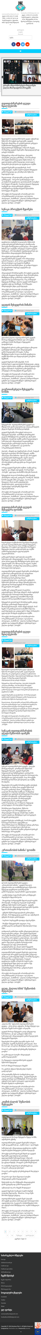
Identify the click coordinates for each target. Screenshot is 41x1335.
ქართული (20, 30)
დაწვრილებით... (32, 115)
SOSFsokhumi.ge (6, 1272)
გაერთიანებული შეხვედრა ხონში (18, 390)
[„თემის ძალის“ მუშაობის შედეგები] (17, 1125)
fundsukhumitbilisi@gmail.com (30, 13)
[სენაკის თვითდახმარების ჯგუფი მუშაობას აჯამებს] (17, 754)
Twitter (3, 1300)
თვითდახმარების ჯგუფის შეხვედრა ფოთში (17, 508)
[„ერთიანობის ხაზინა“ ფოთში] (17, 871)
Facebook (4, 1297)
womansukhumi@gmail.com (10, 14)
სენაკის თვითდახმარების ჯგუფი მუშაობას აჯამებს (17, 732)
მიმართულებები (6, 1286)
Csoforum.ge (5, 1266)
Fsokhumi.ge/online (7, 1269)
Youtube (3, 1303)
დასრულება (30, 1235)
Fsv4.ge (3, 1259)
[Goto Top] (20, 1332)
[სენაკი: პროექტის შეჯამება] (17, 230)
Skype (2, 1306)
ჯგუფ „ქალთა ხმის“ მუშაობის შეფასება (18, 989)
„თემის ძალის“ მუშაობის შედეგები (16, 1103)
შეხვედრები (8, 112)
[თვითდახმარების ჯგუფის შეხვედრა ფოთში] (17, 530)
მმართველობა (6, 1289)
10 (12, 1235)
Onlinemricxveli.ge (6, 1262)
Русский (20, 34)
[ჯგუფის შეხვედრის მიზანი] (17, 325)
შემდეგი (19, 1235)
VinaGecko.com (13, 1328)
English (21, 32)
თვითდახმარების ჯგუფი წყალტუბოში (16, 104)
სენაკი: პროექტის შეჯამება (17, 209)
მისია (3, 1283)
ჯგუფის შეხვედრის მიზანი (17, 304)
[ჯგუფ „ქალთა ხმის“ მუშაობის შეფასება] (17, 1012)
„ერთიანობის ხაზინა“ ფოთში (18, 849)
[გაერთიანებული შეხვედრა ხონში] (17, 412)
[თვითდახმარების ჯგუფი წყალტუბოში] (17, 127)
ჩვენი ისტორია (6, 1279)
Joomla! (28, 1328)
